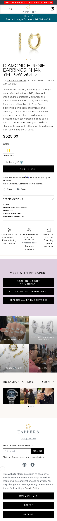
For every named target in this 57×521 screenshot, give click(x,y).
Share (9, 189)
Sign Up (38, 451)
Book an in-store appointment (28, 282)
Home (27, 16)
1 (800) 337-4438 (28, 438)
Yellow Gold (9, 155)
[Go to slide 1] (26, 59)
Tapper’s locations (29, 247)
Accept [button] (28, 505)
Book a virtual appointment (28, 291)
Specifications (13, 199)
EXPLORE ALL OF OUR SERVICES (28, 300)
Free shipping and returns (9, 242)
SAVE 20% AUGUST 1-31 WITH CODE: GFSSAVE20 (29, 2)
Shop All (46, 381)
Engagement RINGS (14, 339)
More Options (28, 495)
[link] (52, 9)
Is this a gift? (12, 162)
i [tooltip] (21, 162)
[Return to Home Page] (28, 429)
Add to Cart (28, 169)
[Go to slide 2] (30, 59)
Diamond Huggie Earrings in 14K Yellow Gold (28, 19)
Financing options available (49, 243)
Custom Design (14, 368)
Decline (28, 514)
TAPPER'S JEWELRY (16, 80)
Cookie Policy (31, 488)
